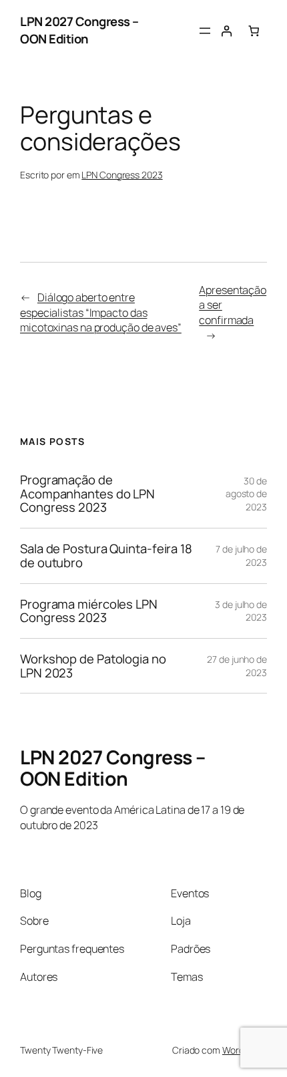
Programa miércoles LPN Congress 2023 (89, 611)
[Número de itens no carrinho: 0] (254, 31)
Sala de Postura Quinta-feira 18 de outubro (106, 555)
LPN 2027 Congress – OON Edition (79, 30)
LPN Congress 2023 (121, 174)
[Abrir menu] (205, 31)
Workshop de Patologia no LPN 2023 (93, 665)
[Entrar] (226, 31)
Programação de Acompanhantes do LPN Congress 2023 (87, 493)
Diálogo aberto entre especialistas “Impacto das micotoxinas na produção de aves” (101, 312)
